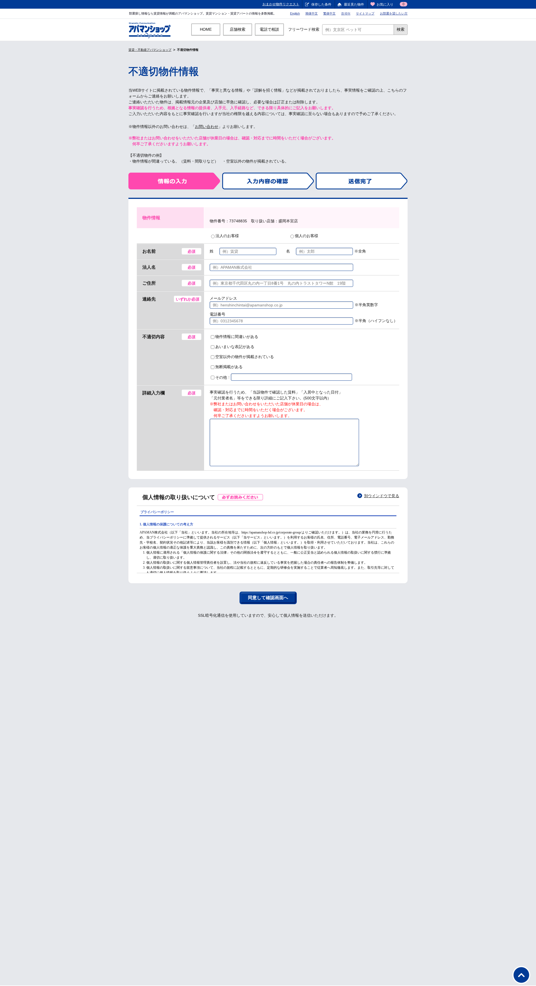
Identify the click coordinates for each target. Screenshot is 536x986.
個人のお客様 (306, 236)
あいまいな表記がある (234, 346)
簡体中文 (311, 13)
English (295, 13)
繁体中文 (329, 13)
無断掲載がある (229, 367)
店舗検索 (237, 29)
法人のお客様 (227, 236)
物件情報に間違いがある (236, 336)
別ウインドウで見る (381, 496)
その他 (221, 377)
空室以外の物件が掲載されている (244, 356)
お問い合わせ (206, 126)
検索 (401, 29)
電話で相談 (269, 29)
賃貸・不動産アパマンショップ (149, 49)
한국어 (345, 13)
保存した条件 (321, 4)
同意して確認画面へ (268, 597)
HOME (206, 29)
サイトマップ (365, 13)
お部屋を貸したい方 (394, 13)
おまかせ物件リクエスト (280, 4)
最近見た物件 (354, 4)
